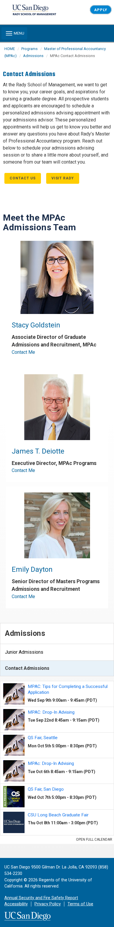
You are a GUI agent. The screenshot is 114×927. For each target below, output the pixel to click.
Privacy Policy (47, 904)
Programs (29, 49)
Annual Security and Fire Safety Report (41, 897)
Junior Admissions (24, 652)
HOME (9, 49)
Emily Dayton (32, 569)
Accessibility (16, 904)
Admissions (33, 56)
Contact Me (23, 352)
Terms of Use (80, 904)
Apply (100, 10)
